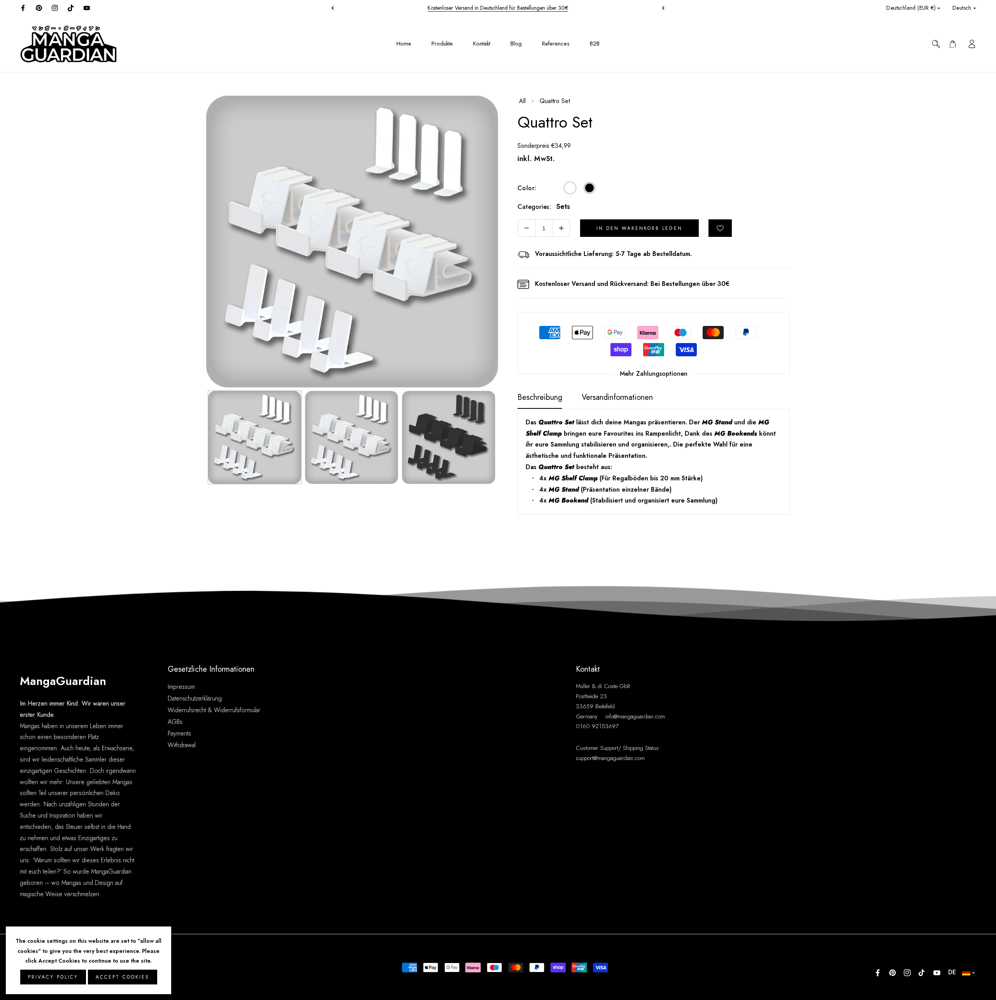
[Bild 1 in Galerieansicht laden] (254, 437)
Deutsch (961, 8)
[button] (661, 8)
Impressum (181, 686)
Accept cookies (122, 977)
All (522, 100)
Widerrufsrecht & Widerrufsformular (214, 710)
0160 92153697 (597, 726)
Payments (179, 733)
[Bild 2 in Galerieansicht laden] (351, 437)
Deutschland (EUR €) (911, 8)
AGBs (175, 721)
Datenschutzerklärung (195, 698)
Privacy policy (53, 977)
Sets (563, 206)
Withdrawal (182, 745)
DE (952, 972)
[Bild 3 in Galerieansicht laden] (448, 437)
